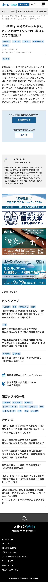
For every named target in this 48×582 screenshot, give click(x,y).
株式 (26, 411)
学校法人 (26, 41)
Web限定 (6, 41)
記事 (13, 11)
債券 (19, 411)
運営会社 (5, 544)
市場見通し (17, 403)
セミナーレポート (10, 407)
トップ (4, 11)
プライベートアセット (28, 407)
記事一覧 (13, 16)
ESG (41, 407)
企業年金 (16, 41)
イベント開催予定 (25, 11)
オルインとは (7, 539)
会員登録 (23, 4)
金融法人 (28, 403)
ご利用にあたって (9, 553)
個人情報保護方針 (9, 548)
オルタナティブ (9, 411)
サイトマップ (7, 561)
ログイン (35, 4)
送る (7, 59)
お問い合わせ (7, 566)
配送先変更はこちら (10, 570)
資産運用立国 (38, 41)
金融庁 (5, 45)
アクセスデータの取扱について (15, 557)
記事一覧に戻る (10, 292)
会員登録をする (24, 120)
